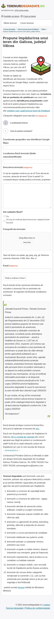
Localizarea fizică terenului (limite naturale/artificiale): (19, 155)
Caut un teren (29, 16)
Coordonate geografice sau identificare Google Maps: (26, 141)
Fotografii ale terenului (14, 229)
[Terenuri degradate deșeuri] (23, 6)
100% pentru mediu (22, 10)
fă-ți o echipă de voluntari (23, 437)
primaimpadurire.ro (11, 450)
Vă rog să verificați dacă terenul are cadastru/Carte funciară (28, 221)
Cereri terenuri (27, 23)
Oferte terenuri (10, 23)
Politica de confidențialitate (37, 608)
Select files (27, 242)
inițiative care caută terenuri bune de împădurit (28, 111)
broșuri (21, 587)
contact (46, 605)
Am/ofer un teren (11, 16)
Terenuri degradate (14, 608)
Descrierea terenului (17, 167)
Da (7, 216)
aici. (38, 429)
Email (10, 266)
